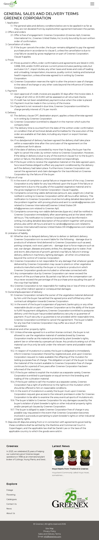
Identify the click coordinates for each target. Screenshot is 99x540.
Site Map (49, 528)
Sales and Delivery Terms (49, 534)
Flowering (10, 495)
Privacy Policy (49, 531)
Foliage (9, 490)
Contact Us (11, 504)
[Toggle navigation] (92, 4)
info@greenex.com (52, 536)
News (9, 508)
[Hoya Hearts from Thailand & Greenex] (72, 458)
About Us (10, 513)
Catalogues (11, 499)
